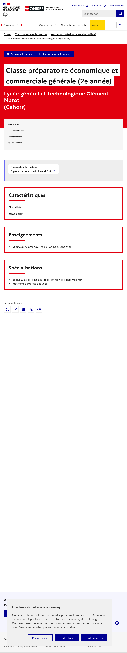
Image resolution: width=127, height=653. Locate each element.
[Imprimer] (7, 309)
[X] (31, 309)
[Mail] (15, 309)
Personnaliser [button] (40, 638)
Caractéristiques (16, 130)
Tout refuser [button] (67, 638)
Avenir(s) (97, 25)
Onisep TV (78, 5)
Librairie (97, 5)
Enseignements (15, 136)
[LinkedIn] (23, 309)
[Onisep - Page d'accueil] (34, 8)
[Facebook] (39, 309)
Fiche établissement (22, 54)
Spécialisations (15, 142)
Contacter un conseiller (74, 25)
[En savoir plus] (54, 171)
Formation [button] (9, 25)
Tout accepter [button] (94, 638)
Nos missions (117, 5)
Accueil (7, 33)
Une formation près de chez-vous (31, 33)
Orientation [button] (46, 25)
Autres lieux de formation (57, 54)
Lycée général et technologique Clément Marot (73, 33)
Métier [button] (27, 25)
